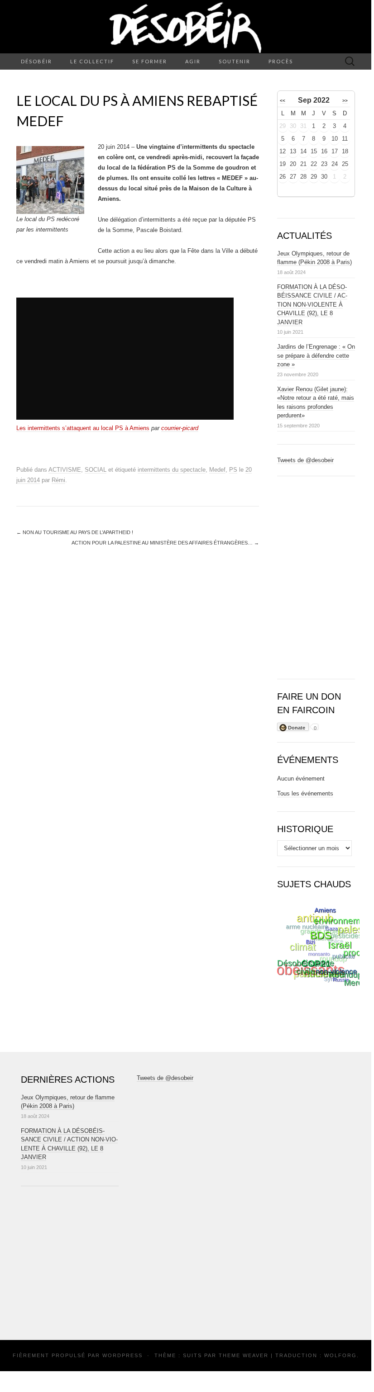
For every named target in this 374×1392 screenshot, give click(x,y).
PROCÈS (281, 61)
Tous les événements (305, 793)
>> (345, 100)
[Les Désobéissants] (186, 26)
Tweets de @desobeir (305, 460)
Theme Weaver (244, 1355)
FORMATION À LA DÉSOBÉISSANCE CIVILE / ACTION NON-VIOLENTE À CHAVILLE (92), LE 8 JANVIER (312, 305)
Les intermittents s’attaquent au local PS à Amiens (82, 428)
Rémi (58, 480)
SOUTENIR (234, 61)
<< (282, 100)
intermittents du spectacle (172, 469)
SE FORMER (149, 61)
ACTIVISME (64, 469)
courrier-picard (179, 428)
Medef (217, 469)
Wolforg (340, 1355)
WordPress (122, 1355)
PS (233, 469)
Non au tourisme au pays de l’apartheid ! (74, 532)
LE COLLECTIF (92, 61)
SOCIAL (95, 469)
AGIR (193, 61)
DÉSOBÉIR (36, 61)
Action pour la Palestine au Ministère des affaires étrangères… (165, 542)
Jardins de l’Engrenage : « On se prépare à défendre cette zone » (316, 355)
